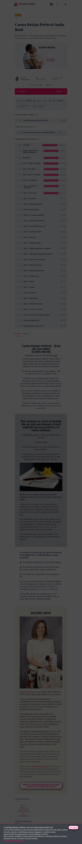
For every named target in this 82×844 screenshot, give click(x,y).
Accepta (73, 828)
